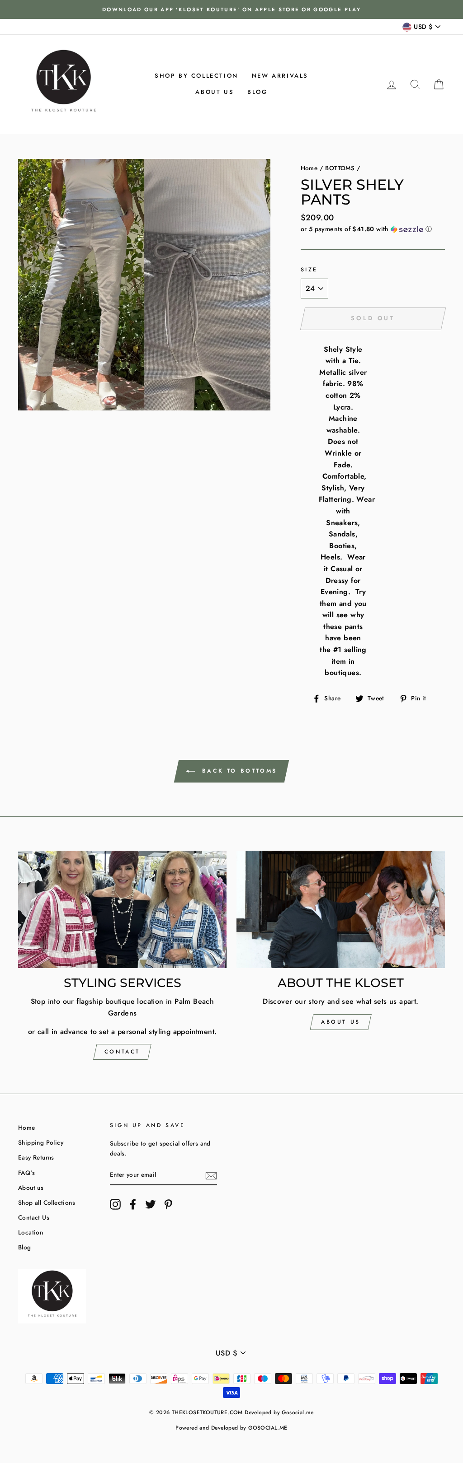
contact (122, 1052)
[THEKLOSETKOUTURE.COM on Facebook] (133, 1204)
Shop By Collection (196, 75)
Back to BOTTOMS (237, 771)
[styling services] (122, 909)
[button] (373, 228)
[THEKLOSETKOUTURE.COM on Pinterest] (168, 1204)
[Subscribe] (211, 1175)
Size (309, 270)
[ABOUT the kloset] (340, 909)
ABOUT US (340, 1022)
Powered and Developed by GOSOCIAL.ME (231, 1428)
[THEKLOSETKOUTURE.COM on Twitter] (150, 1204)
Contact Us (33, 1217)
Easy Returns (36, 1157)
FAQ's (26, 1172)
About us (214, 92)
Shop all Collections (46, 1202)
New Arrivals (280, 75)
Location (30, 1232)
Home (309, 167)
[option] (231, 9)
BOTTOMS (339, 167)
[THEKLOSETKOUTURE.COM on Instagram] (115, 1204)
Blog (257, 92)
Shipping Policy (40, 1142)
